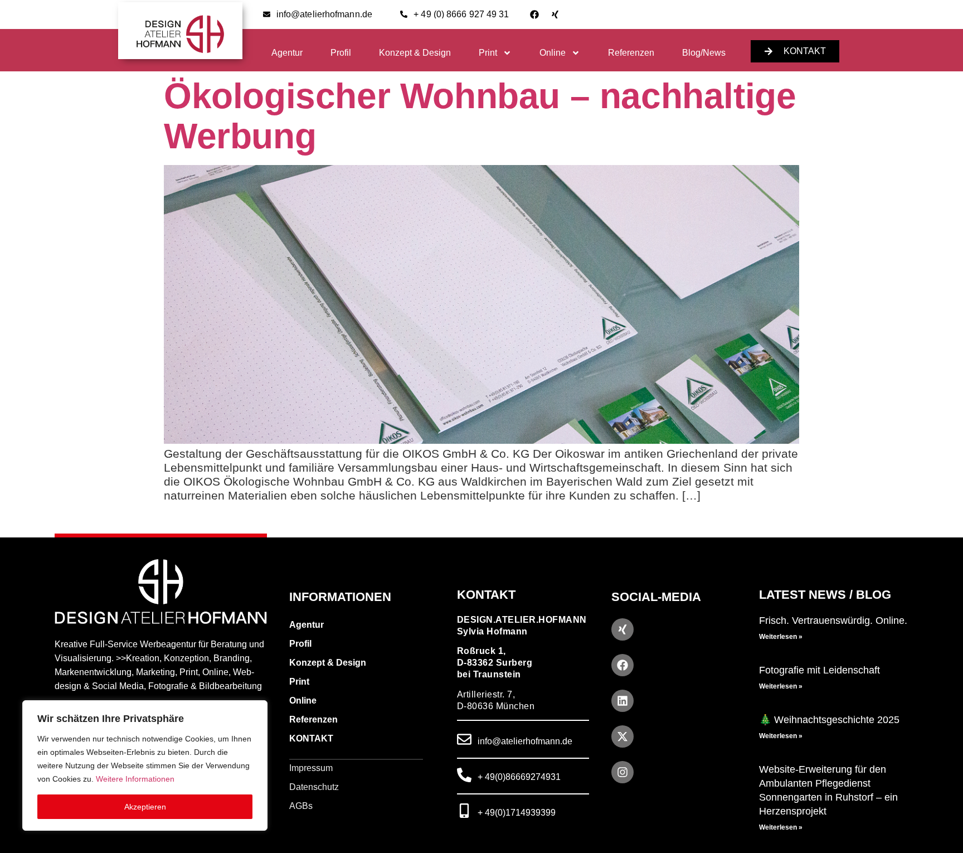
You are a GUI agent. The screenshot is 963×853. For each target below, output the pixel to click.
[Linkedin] (622, 701)
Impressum (311, 768)
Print (488, 52)
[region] (145, 765)
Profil (340, 52)
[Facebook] (534, 14)
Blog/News (704, 52)
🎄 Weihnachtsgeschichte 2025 (829, 719)
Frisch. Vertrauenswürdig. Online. (833, 620)
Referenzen (631, 52)
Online (552, 52)
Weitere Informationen (135, 778)
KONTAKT (311, 738)
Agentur (287, 52)
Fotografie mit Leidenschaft (819, 670)
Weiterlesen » (780, 637)
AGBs (301, 806)
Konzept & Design (415, 52)
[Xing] (555, 14)
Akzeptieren (145, 806)
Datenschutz (314, 787)
